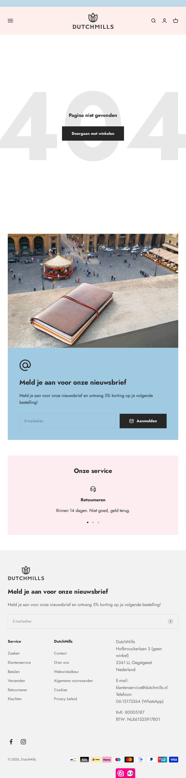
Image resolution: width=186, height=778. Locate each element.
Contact (60, 653)
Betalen (14, 671)
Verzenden (16, 680)
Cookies (60, 690)
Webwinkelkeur (66, 671)
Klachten (15, 699)
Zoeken (14, 653)
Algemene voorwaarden (73, 680)
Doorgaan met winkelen (93, 133)
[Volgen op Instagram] (23, 741)
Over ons (61, 662)
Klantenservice (19, 662)
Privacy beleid (65, 699)
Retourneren (17, 690)
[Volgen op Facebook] (11, 741)
